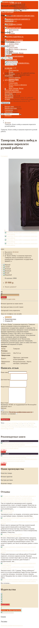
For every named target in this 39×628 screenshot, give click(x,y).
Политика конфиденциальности (12, 625)
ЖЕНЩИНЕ (19, 56)
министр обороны (27, 426)
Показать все (5, 605)
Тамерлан (31, 423)
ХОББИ (14, 60)
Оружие (11, 45)
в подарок (13, 423)
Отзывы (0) (8, 321)
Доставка (4, 621)
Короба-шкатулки (11, 108)
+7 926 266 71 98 (14, 96)
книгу (25, 423)
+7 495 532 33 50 (15, 3)
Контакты (8, 115)
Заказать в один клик (8, 299)
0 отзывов (4, 156)
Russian (14, 62)
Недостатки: (5, 387)
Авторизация (13, 112)
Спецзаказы (9, 23)
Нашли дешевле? (10, 287)
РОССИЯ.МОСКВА (27, 16)
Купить (4, 297)
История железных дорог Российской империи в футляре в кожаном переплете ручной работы (17, 500)
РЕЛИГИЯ (17, 28)
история (27, 425)
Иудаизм (12, 33)
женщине (20, 425)
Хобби (11, 51)
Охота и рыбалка (14, 42)
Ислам (11, 31)
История (8, 122)
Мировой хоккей (6, 512)
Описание (8, 317)
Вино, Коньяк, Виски (16, 53)
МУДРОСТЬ (19, 37)
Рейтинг (3, 408)
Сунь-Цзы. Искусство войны (11, 536)
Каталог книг (9, 106)
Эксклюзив (8, 112)
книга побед (5, 425)
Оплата (3, 617)
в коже (20, 423)
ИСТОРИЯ (18, 24)
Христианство (14, 30)
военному (10, 426)
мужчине (13, 425)
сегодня (11, 428)
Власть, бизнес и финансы (18, 49)
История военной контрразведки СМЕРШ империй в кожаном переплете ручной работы (19, 460)
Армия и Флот (14, 44)
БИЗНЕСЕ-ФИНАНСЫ (13, 92)
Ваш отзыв (4, 403)
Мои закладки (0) (15, 106)
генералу (17, 426)
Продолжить (5, 419)
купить (7, 423)
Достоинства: (5, 379)
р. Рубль (8, 54)
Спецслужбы (13, 47)
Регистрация (13, 110)
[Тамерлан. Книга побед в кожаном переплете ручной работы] (21, 234)
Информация (5, 103)
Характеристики (10, 319)
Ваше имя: (4, 372)
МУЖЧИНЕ (19, 40)
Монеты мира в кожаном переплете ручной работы (18, 581)
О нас (7, 26)
